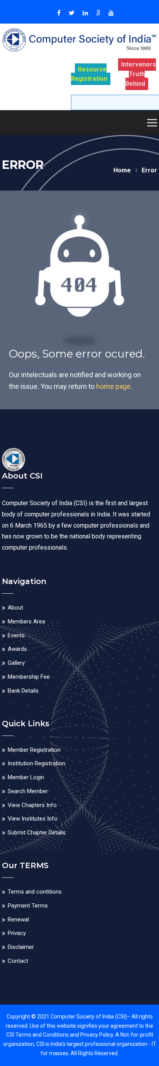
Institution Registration (36, 763)
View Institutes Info (33, 818)
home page (113, 386)
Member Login (26, 777)
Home (122, 170)
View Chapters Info (32, 805)
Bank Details (23, 690)
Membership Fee (29, 676)
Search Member (28, 791)
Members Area (26, 621)
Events (16, 635)
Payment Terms (28, 905)
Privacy (17, 933)
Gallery (16, 662)
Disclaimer (21, 946)
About (15, 607)
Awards (17, 648)
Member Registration (34, 749)
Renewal (18, 919)
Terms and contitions (35, 891)
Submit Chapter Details (37, 832)
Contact (18, 960)
